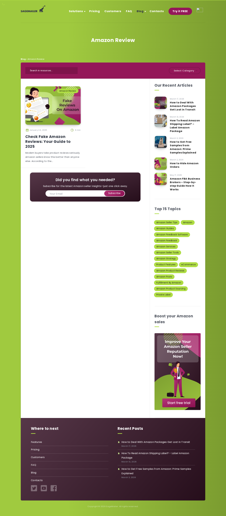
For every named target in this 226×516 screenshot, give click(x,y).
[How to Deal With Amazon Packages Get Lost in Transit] (161, 103)
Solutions (76, 11)
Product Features (166, 264)
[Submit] (73, 70)
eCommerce (188, 264)
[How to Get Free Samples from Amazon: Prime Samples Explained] (161, 142)
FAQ (129, 11)
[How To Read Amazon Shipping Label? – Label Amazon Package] (161, 121)
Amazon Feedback (166, 240)
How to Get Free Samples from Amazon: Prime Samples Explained (183, 147)
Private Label (163, 294)
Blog (140, 11)
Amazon (187, 222)
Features (36, 442)
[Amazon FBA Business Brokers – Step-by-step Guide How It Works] (161, 179)
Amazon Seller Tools (167, 252)
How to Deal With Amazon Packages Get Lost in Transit (183, 106)
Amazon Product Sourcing (170, 288)
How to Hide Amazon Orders (184, 165)
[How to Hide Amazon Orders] (161, 163)
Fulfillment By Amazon (168, 282)
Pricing (94, 11)
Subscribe (114, 193)
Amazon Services (166, 246)
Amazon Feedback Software (172, 234)
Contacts (157, 11)
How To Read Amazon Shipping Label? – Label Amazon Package (185, 126)
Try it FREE (180, 11)
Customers (112, 11)
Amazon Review (67, 90)
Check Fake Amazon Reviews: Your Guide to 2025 (48, 141)
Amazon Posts (164, 276)
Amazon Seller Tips (166, 222)
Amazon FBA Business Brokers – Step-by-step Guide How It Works (185, 184)
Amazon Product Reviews (170, 270)
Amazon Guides (165, 228)
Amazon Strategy (166, 258)
